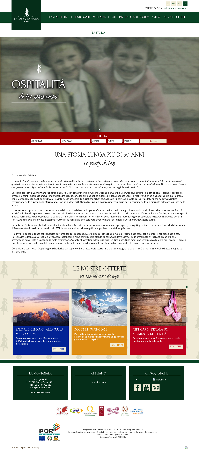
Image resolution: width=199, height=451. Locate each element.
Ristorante (83, 17)
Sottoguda (141, 17)
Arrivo (156, 17)
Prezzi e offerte (175, 17)
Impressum (25, 447)
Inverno (125, 17)
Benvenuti (55, 17)
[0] (99, 129)
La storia (98, 32)
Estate (112, 17)
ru (167, 3)
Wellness (99, 17)
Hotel (68, 17)
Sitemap (35, 447)
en (179, 3)
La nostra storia (98, 382)
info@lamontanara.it (175, 7)
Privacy (15, 447)
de (173, 3)
